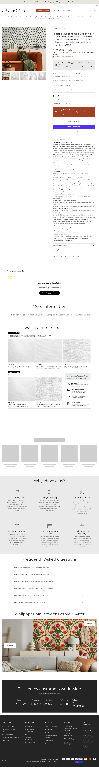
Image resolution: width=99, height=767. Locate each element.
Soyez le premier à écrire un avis (49, 293)
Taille (54, 73)
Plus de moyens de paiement (74, 131)
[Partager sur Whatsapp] (74, 256)
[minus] (55, 100)
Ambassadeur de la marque (51, 736)
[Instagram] (90, 736)
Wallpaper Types (7, 734)
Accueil (6, 17)
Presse (47, 732)
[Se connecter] (91, 10)
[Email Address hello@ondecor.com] (90, 741)
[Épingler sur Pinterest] (69, 256)
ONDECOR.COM (52, 759)
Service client (29, 726)
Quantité (56, 96)
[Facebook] (90, 731)
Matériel (77, 73)
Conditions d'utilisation (68, 744)
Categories (5, 740)
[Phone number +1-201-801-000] (85, 746)
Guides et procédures (29, 738)
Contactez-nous (30, 742)
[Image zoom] (24, 49)
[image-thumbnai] (6, 76)
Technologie (49, 729)
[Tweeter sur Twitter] (65, 256)
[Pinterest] (85, 736)
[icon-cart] (95, 10)
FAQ (26, 734)
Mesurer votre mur (8, 726)
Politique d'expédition (68, 734)
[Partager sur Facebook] (61, 256)
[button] (74, 121)
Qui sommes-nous (51, 726)
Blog (46, 743)
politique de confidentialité (69, 739)
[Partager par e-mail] (78, 256)
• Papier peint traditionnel (10, 737)
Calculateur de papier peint (9, 730)
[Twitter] (85, 731)
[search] (86, 10)
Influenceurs (49, 740)
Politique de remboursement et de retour (70, 728)
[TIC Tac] (85, 741)
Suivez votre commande (29, 730)
